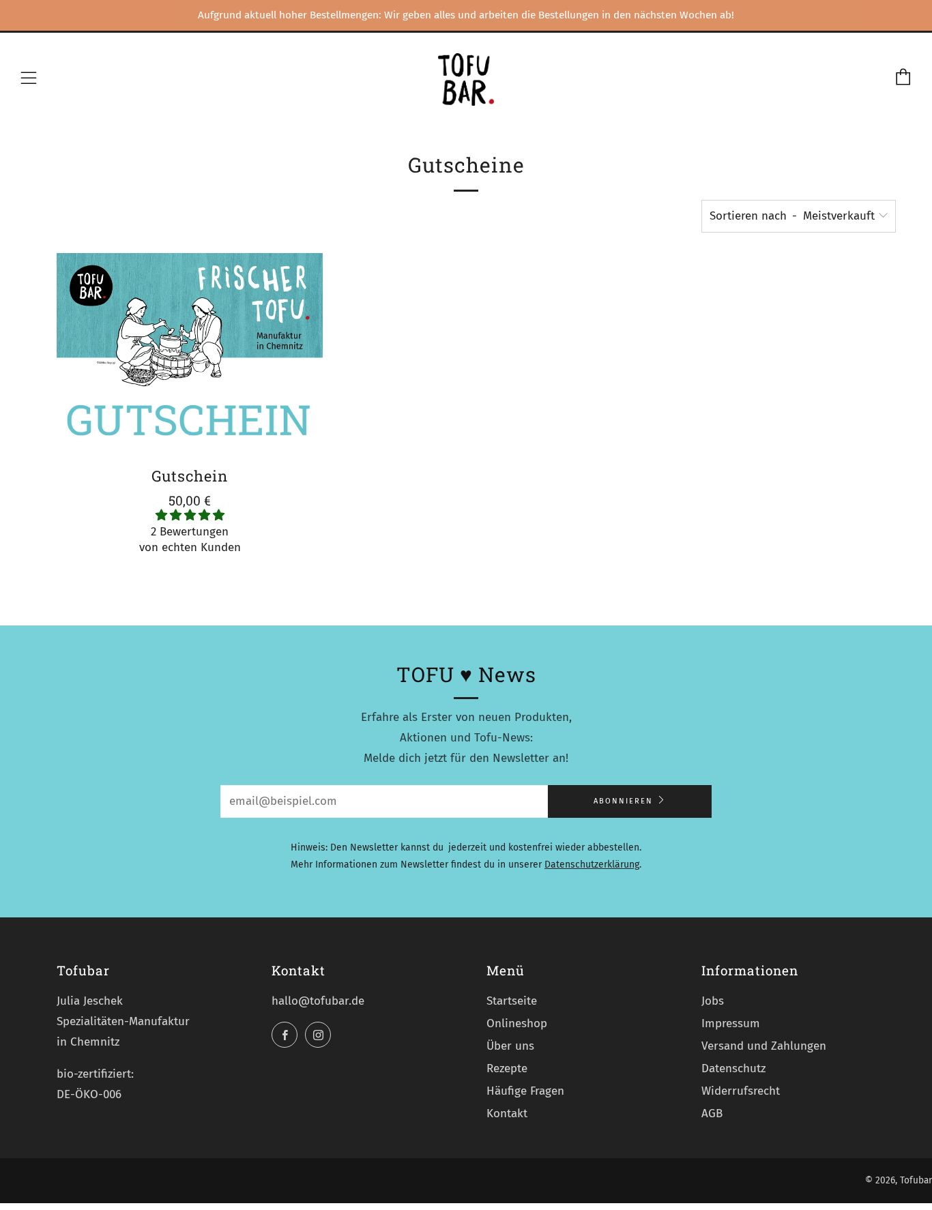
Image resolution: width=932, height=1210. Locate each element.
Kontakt (506, 1113)
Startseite (511, 1001)
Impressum (730, 1023)
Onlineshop (516, 1023)
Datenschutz (733, 1068)
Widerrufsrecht (740, 1091)
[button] (190, 515)
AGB (712, 1113)
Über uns (510, 1046)
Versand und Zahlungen (763, 1046)
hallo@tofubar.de (318, 1001)
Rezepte (506, 1068)
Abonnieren (623, 801)
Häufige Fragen (525, 1091)
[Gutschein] (190, 353)
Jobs (712, 1001)
